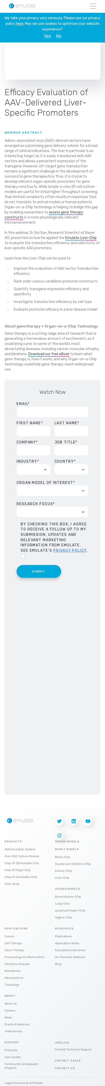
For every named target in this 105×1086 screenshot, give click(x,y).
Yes (47, 36)
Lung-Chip (62, 903)
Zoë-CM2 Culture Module (22, 856)
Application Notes (67, 943)
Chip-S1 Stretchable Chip (22, 863)
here (19, 23)
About (10, 995)
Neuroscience (14, 978)
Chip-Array (12, 884)
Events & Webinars (17, 1024)
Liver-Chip (62, 877)
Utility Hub (62, 1042)
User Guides (13, 1057)
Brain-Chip (62, 857)
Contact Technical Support (73, 1049)
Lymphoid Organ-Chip (70, 910)
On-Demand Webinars (70, 957)
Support (12, 1042)
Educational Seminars (70, 950)
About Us (11, 1003)
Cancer (10, 936)
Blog (58, 964)
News (8, 1017)
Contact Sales (68, 1060)
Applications (16, 928)
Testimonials (13, 1031)
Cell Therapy (13, 943)
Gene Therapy (14, 950)
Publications (63, 936)
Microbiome (13, 971)
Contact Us (65, 1068)
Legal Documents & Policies (24, 1083)
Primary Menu (93, 6)
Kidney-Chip (63, 871)
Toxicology (12, 984)
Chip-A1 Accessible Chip (21, 877)
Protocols (11, 1050)
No (58, 36)
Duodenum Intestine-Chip (73, 864)
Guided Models (67, 888)
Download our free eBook (48, 354)
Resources (64, 928)
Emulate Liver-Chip (81, 238)
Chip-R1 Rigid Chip (18, 870)
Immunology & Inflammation (25, 957)
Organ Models (67, 841)
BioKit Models (67, 849)
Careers (10, 1010)
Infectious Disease (17, 964)
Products (13, 841)
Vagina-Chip (63, 917)
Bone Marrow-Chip (68, 896)
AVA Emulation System (20, 849)
